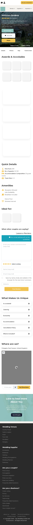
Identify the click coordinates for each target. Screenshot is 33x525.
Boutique (14, 21)
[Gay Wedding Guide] (2, 10)
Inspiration (28, 8)
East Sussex (10, 23)
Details (3, 50)
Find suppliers (6, 473)
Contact (13, 514)
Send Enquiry (8, 30)
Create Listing (6, 491)
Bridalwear (5, 452)
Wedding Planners (7, 460)
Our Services (5, 496)
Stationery (5, 462)
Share (8, 40)
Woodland (5, 439)
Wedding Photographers (9, 457)
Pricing (4, 493)
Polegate (4, 23)
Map (19, 50)
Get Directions (24, 387)
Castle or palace (6, 432)
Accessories (5, 450)
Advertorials (5, 505)
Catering (4, 455)
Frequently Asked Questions (10, 483)
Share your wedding (8, 480)
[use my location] (15, 387)
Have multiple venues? (8, 508)
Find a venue (6, 470)
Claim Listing (25, 45)
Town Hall (5, 437)
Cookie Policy (21, 516)
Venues (12, 8)
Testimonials (28, 50)
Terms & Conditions (23, 514)
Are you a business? (27, 2)
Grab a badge (6, 503)
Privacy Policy (11, 516)
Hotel (4, 434)
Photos (11, 50)
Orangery (5, 442)
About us (6, 514)
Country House (6, 429)
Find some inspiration (8, 475)
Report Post (14, 45)
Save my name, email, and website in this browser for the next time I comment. (18, 279)
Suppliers (19, 8)
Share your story (7, 478)
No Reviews (13, 18)
